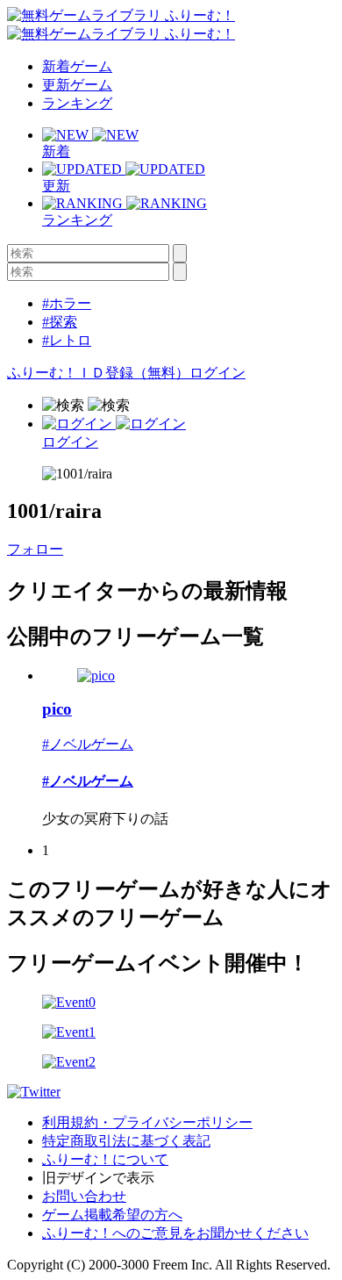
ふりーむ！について (105, 1159)
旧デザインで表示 (98, 1177)
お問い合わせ (84, 1196)
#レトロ (66, 340)
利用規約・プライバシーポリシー (147, 1122)
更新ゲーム (77, 84)
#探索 (59, 321)
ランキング (77, 103)
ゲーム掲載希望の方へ (112, 1214)
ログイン (217, 372)
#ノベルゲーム (87, 744)
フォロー (35, 549)
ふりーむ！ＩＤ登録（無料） (98, 372)
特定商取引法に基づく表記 (126, 1140)
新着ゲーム (77, 66)
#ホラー (66, 303)
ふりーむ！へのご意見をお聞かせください (175, 1233)
